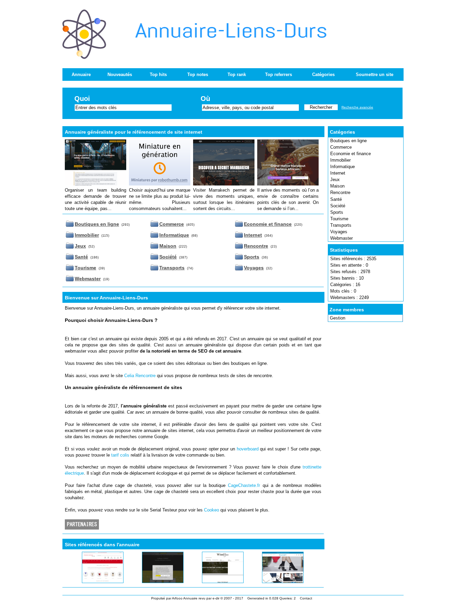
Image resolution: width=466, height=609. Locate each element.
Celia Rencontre (140, 375)
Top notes (197, 74)
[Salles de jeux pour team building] (95, 184)
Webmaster (341, 238)
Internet (337, 173)
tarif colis (120, 455)
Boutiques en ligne (348, 140)
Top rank (237, 74)
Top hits (158, 74)
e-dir (216, 598)
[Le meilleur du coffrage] (155, 581)
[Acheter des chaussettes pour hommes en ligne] (274, 581)
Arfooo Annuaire (185, 598)
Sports (336, 212)
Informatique (342, 166)
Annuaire (81, 74)
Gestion (337, 318)
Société (337, 205)
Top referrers (278, 74)
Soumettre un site (374, 74)
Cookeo (211, 510)
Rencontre (340, 192)
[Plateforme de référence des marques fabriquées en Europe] (159, 184)
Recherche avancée (357, 107)
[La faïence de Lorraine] (95, 581)
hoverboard (248, 448)
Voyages (338, 231)
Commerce (341, 147)
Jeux (335, 179)
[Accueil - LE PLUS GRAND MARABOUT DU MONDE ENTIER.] (288, 184)
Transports (340, 225)
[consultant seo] (215, 581)
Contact (306, 598)
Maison (337, 186)
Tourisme (339, 218)
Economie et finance (350, 153)
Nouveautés (119, 74)
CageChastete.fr (244, 485)
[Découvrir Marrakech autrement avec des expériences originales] (223, 184)
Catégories (323, 74)
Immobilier (340, 160)
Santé (336, 199)
